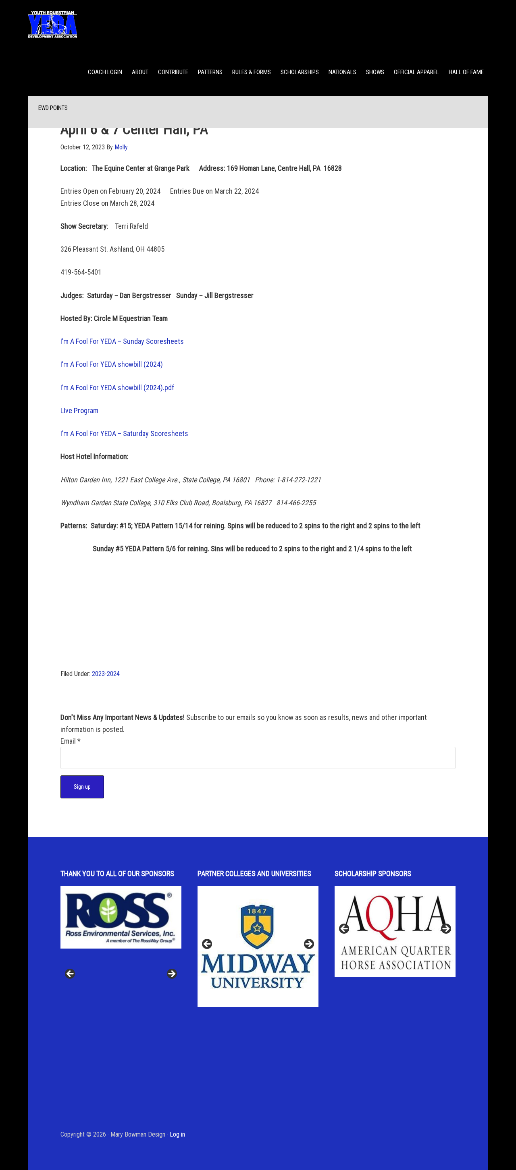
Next (171, 974)
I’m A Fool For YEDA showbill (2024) (111, 364)
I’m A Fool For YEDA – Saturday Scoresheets (124, 433)
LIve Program (79, 410)
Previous (70, 974)
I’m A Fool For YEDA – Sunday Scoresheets (122, 341)
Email (70, 741)
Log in (177, 1134)
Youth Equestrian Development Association (92, 24)
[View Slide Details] (120, 931)
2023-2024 (106, 674)
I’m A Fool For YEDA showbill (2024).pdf (117, 387)
